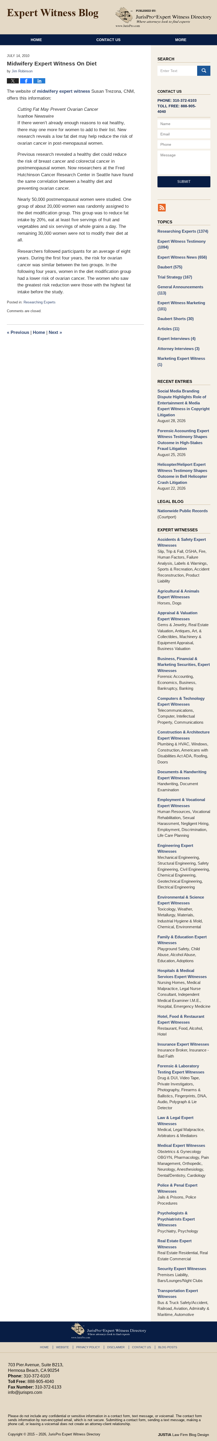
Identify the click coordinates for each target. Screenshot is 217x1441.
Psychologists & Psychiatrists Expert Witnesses (176, 1219)
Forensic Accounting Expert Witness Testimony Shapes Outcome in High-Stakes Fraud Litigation (183, 439)
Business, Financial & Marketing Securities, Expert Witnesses (183, 664)
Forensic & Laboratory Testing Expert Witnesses (180, 1069)
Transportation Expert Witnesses (177, 1293)
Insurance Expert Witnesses (183, 1044)
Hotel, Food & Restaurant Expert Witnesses (180, 1019)
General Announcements (180, 290)
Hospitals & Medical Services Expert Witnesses (182, 973)
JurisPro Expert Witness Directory (74, 1434)
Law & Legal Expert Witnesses (175, 1120)
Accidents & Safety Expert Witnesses (181, 542)
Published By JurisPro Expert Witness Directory (163, 17)
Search (203, 71)
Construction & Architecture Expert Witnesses (183, 735)
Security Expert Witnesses (181, 1268)
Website (62, 1347)
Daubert (169, 267)
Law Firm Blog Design (183, 1435)
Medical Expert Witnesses (181, 1145)
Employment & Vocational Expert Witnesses (181, 802)
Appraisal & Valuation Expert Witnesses (177, 616)
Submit (184, 182)
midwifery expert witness (63, 91)
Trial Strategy (174, 277)
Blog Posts (167, 1347)
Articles (168, 328)
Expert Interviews (176, 338)
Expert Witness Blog (52, 14)
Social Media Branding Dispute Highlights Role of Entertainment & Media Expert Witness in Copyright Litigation (183, 403)
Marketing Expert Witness (181, 361)
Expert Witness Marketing (181, 305)
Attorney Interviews (178, 348)
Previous (18, 332)
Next (55, 332)
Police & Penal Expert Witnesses (177, 1188)
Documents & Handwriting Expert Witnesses (181, 775)
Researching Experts (40, 302)
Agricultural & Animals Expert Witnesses (178, 594)
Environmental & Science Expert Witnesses (180, 900)
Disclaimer (116, 1347)
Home (36, 40)
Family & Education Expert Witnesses (182, 940)
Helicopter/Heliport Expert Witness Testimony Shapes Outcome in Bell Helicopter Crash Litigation (182, 473)
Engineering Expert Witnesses (175, 848)
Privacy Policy (88, 1347)
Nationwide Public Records (182, 511)
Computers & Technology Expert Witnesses (181, 701)
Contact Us (108, 40)
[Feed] (161, 207)
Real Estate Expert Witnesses (174, 1244)
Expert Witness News (182, 257)
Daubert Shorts (175, 318)
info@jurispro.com (25, 1392)
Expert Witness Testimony (181, 244)
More (180, 40)
